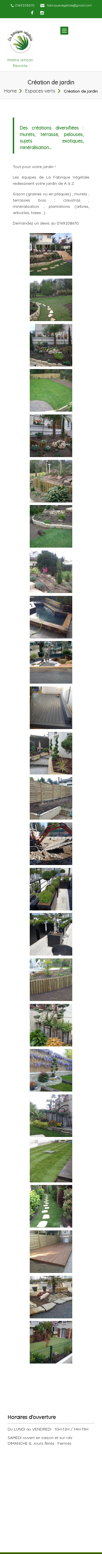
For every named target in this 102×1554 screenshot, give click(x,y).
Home (10, 91)
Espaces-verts (40, 91)
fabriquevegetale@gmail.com (69, 5)
